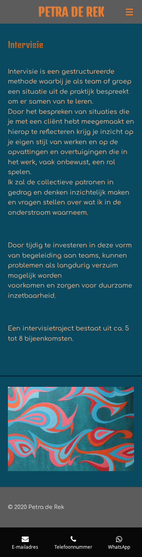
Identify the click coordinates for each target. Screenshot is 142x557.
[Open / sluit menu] (129, 12)
